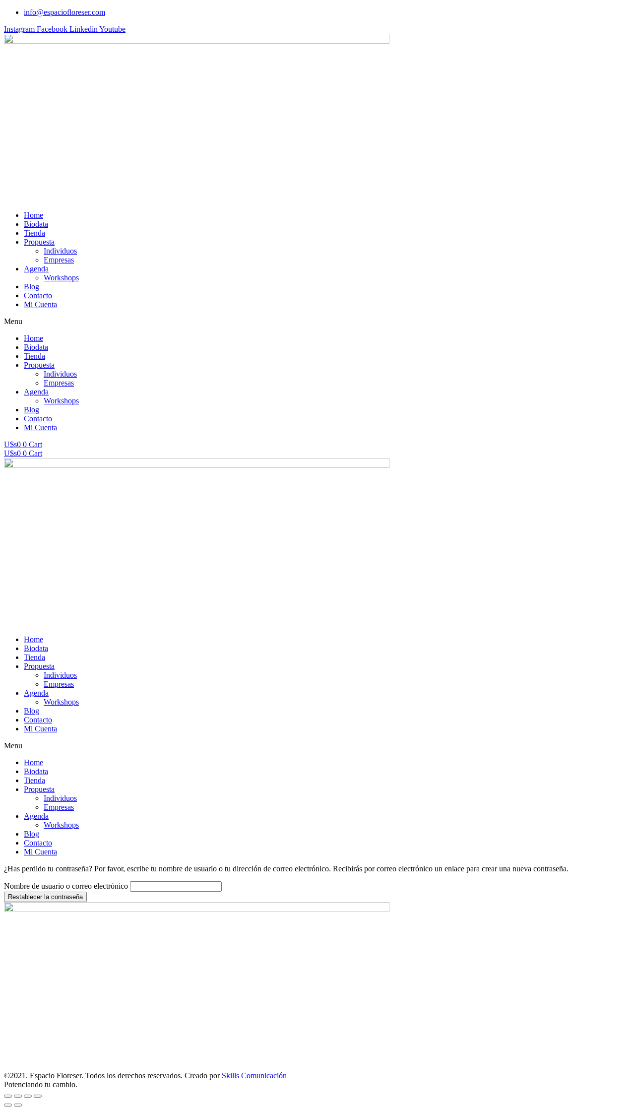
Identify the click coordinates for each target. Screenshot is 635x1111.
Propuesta (39, 242)
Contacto (38, 295)
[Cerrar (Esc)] (8, 1096)
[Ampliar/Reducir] (38, 1096)
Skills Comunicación (254, 1075)
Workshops (61, 277)
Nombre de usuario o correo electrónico (66, 886)
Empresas (59, 260)
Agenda (36, 268)
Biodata (36, 224)
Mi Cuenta (40, 304)
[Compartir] (18, 1096)
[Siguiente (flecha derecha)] (18, 1105)
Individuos (60, 251)
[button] (317, 321)
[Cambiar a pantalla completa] (28, 1096)
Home (33, 215)
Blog (31, 286)
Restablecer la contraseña (45, 897)
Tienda (34, 233)
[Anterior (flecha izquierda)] (8, 1105)
